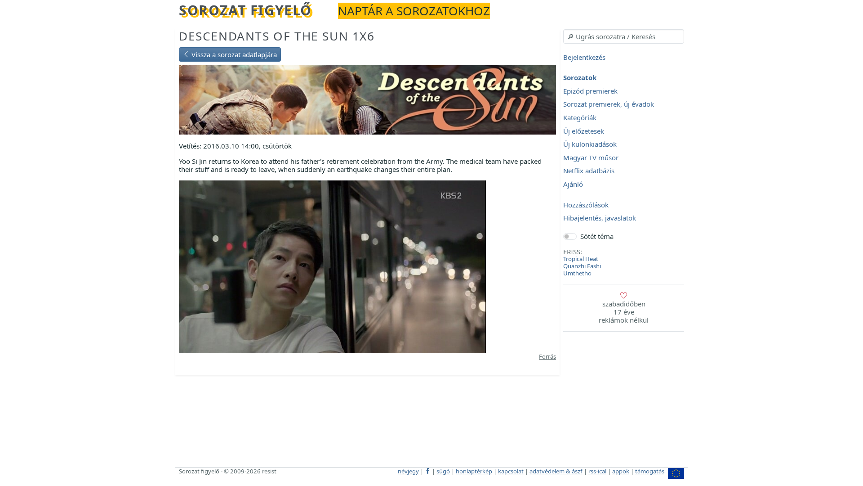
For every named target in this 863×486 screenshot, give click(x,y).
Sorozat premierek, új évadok (608, 104)
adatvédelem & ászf (556, 471)
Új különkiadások (590, 144)
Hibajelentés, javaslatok (599, 218)
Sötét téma (597, 236)
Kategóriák (579, 117)
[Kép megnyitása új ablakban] (332, 265)
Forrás (547, 356)
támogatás (649, 471)
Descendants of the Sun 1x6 (277, 36)
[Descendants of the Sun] (367, 99)
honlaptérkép (474, 471)
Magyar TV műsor (590, 157)
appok (620, 471)
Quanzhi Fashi (582, 266)
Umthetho (577, 273)
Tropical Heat (580, 259)
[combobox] (623, 36)
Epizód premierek (590, 90)
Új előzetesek (583, 130)
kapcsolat (511, 471)
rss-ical (597, 471)
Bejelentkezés (584, 57)
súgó (443, 471)
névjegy (408, 471)
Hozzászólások (586, 204)
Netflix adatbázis (588, 171)
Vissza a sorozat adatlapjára (233, 54)
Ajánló (573, 184)
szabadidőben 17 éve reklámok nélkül (624, 311)
